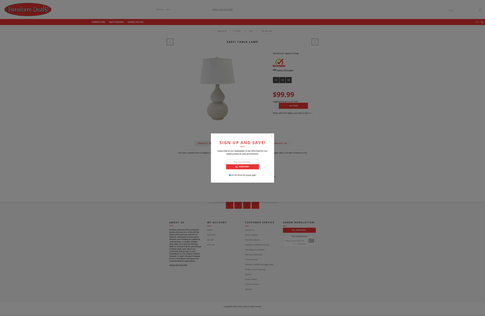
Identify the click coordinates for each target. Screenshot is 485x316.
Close (271, 136)
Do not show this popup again (243, 175)
